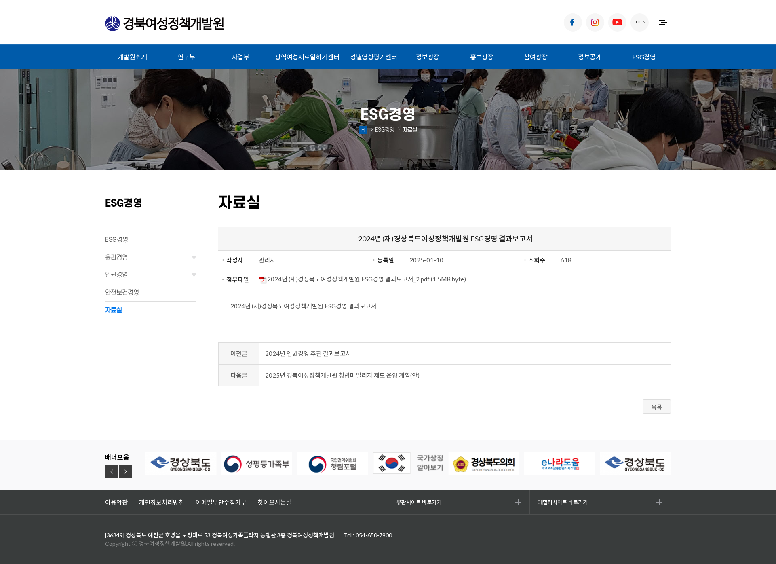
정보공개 (589, 57)
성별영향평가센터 (373, 57)
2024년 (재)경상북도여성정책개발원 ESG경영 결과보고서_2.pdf (348, 279)
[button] (111, 471)
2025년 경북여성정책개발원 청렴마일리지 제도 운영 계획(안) (342, 375)
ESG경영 (644, 57)
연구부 (186, 57)
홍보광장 (481, 57)
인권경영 (116, 275)
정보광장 (427, 57)
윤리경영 (116, 257)
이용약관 (116, 502)
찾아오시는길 (275, 502)
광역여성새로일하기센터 (307, 57)
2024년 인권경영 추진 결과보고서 (308, 353)
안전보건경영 (122, 292)
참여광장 (535, 57)
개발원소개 (132, 57)
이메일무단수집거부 (221, 502)
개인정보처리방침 (161, 502)
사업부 (240, 57)
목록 (657, 406)
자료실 (113, 310)
